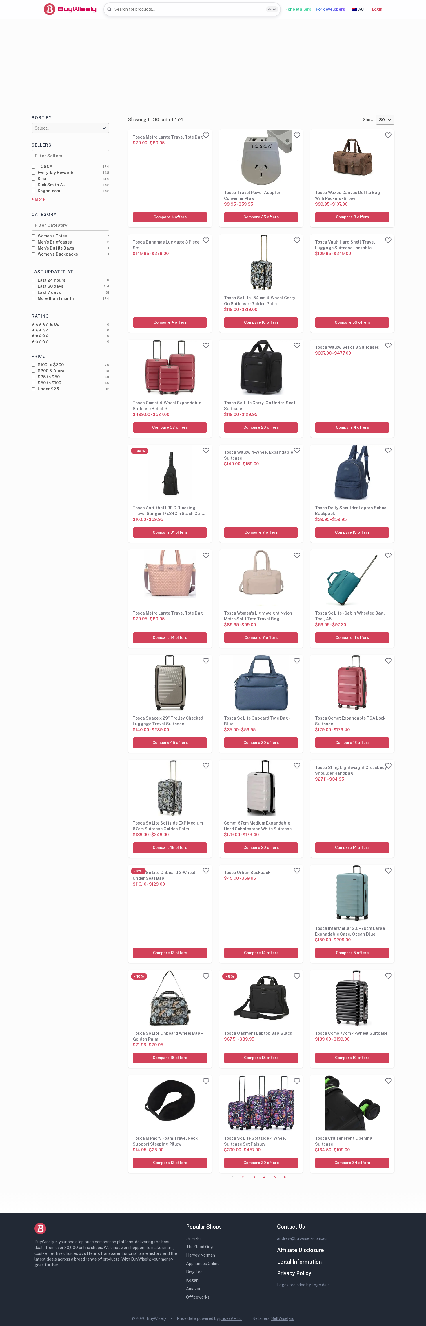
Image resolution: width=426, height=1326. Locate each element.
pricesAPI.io (230, 1318)
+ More (38, 199)
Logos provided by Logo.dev (303, 1285)
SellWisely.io (282, 1318)
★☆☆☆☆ (40, 341)
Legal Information (299, 1262)
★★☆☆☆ (40, 335)
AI (274, 9)
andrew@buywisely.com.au (302, 1238)
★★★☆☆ (40, 330)
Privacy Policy (294, 1273)
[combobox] (192, 9)
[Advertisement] (213, 62)
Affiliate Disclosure (300, 1250)
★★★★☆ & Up (45, 324)
